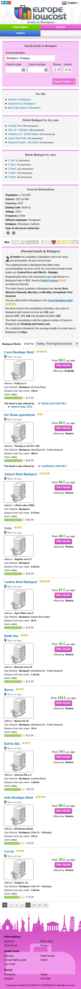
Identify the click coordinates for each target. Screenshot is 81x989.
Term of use (10, 945)
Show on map (14, 356)
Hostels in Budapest (19, 99)
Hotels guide (47, 955)
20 (34, 904)
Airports (61, 27)
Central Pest (15, 125)
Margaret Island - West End (23, 142)
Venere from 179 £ (22, 406)
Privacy (44, 945)
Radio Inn (11, 635)
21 (40, 904)
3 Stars (12, 168)
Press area (46, 941)
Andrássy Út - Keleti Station (23, 134)
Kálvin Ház (12, 743)
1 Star (11, 160)
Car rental (9, 964)
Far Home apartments (19, 414)
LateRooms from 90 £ (54, 466)
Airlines (20, 33)
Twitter (44, 974)
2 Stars (12, 164)
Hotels (44, 960)
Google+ (9, 978)
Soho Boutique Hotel (18, 797)
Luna (8, 528)
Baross (9, 689)
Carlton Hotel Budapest (20, 582)
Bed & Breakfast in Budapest (24, 107)
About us (9, 941)
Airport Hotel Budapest (20, 474)
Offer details (63, 365)
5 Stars (12, 177)
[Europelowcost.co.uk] (40, 18)
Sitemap (9, 955)
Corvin (9, 851)
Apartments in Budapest (21, 103)
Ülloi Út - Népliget (18, 130)
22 (45, 904)
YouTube (45, 978)
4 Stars (12, 172)
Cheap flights (20, 27)
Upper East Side (17, 138)
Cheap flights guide (15, 960)
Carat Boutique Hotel (60, 300)
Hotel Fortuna (50, 280)
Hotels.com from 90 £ (53, 403)
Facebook (9, 974)
